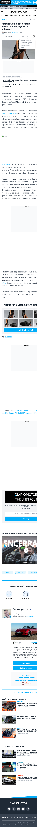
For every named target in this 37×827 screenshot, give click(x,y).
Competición (13, 15)
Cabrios (7, 572)
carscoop (8, 337)
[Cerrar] (34, 40)
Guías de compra (31, 15)
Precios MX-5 (26, 675)
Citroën (12, 8)
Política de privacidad (28, 823)
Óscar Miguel (7, 32)
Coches (21, 15)
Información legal (13, 823)
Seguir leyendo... (30, 616)
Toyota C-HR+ (19, 8)
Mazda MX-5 (6, 164)
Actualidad (4, 15)
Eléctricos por (12, 6)
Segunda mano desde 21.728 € (26, 680)
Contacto (5, 823)
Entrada (4, 19)
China (26, 8)
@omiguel (15, 32)
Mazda (20, 572)
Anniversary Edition (9, 113)
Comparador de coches (26, 678)
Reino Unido (4, 8)
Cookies (20, 823)
